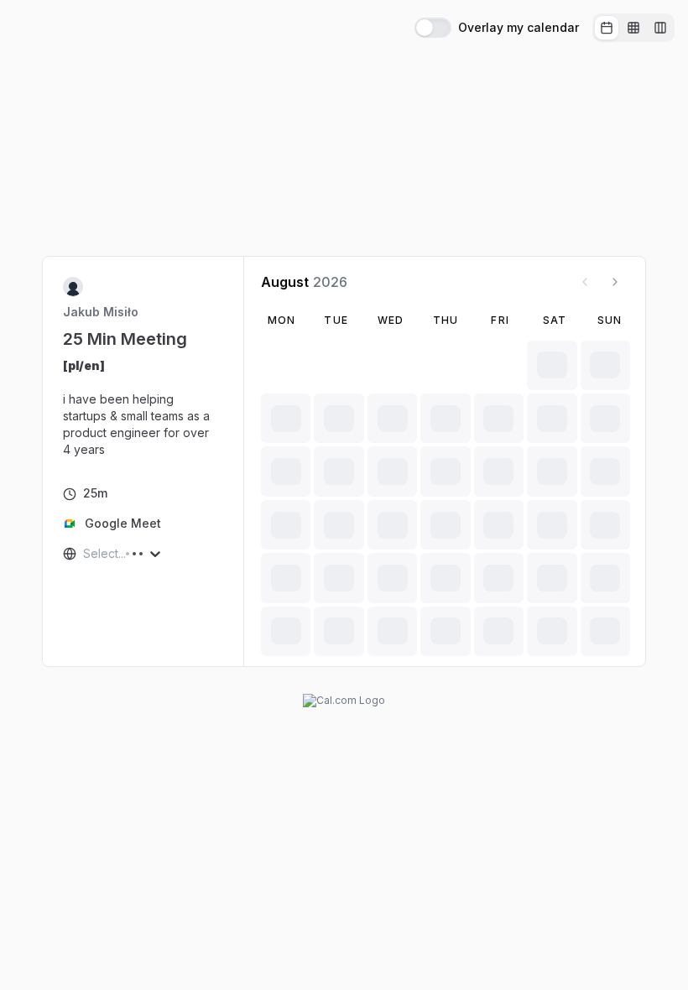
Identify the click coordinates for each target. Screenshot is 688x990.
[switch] (432, 28)
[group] (633, 27)
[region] (143, 407)
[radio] (606, 27)
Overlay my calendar (518, 28)
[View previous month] (585, 282)
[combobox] (84, 554)
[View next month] (615, 282)
